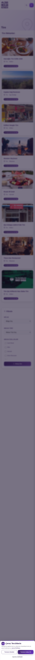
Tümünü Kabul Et (25, 652)
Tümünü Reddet (9, 652)
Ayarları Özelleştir (17, 656)
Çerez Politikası (16, 648)
